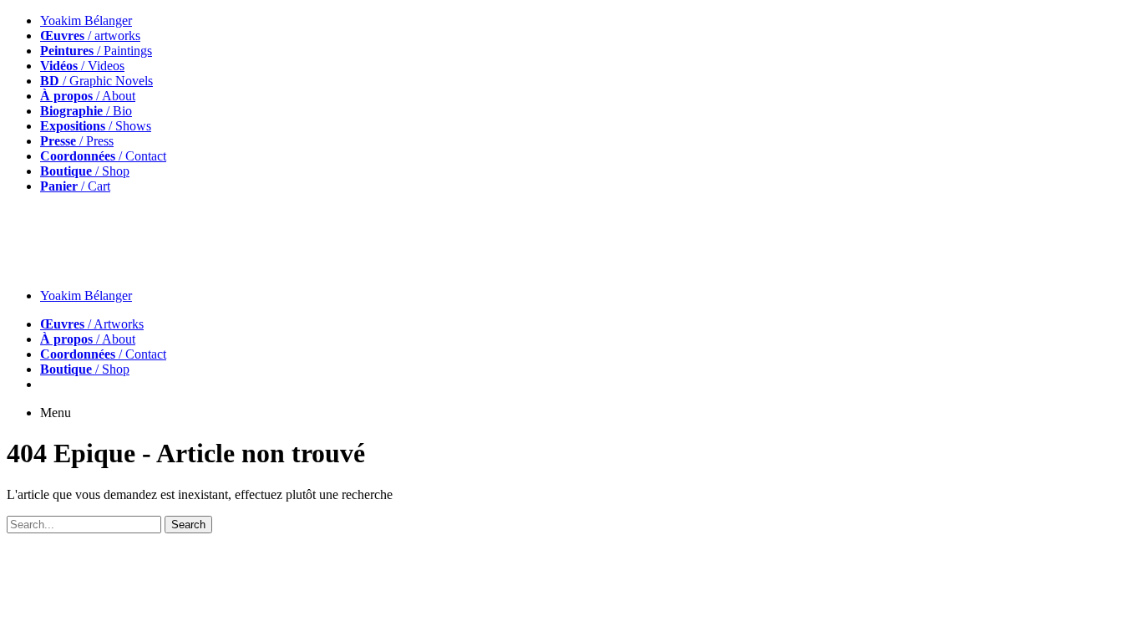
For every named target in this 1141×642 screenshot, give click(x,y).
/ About (87, 96)
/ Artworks (92, 324)
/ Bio (86, 111)
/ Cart (75, 186)
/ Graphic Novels (96, 81)
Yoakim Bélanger (86, 20)
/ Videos (82, 66)
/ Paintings (96, 50)
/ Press (77, 141)
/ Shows (95, 126)
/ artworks (90, 35)
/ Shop (84, 171)
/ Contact (103, 156)
